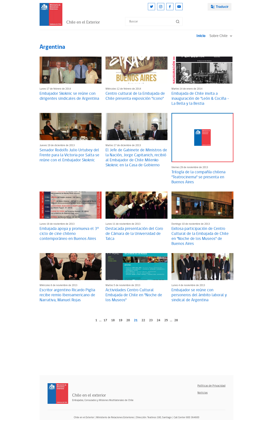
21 (135, 320)
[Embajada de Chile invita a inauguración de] (202, 70)
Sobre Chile (218, 36)
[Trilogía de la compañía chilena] (202, 137)
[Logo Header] (51, 14)
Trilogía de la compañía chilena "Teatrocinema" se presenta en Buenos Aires (198, 177)
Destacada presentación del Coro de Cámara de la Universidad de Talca (134, 234)
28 (176, 320)
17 (105, 320)
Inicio (200, 36)
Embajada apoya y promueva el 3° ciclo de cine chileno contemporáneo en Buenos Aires (69, 234)
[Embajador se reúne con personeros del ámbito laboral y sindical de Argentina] (202, 266)
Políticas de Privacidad (211, 386)
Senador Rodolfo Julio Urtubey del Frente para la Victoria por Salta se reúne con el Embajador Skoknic (69, 155)
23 (151, 320)
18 (113, 320)
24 (158, 320)
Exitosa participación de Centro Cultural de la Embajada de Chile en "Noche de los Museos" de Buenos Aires (200, 236)
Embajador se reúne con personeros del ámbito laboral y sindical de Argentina (199, 295)
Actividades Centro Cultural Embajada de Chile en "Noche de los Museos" (134, 295)
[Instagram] (160, 6)
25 (166, 320)
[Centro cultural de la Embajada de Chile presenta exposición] (136, 70)
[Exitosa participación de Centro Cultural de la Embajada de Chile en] (202, 205)
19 (120, 320)
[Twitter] (151, 6)
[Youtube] (179, 6)
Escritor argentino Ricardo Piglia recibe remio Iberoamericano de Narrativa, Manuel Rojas (67, 295)
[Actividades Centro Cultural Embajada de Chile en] (136, 266)
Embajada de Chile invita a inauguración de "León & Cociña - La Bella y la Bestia (200, 99)
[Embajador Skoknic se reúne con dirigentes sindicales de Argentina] (71, 70)
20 (128, 320)
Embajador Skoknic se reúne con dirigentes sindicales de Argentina (69, 96)
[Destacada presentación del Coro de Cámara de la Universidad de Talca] (136, 205)
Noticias (202, 393)
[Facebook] (169, 6)
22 (143, 320)
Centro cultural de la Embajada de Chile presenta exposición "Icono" (135, 96)
